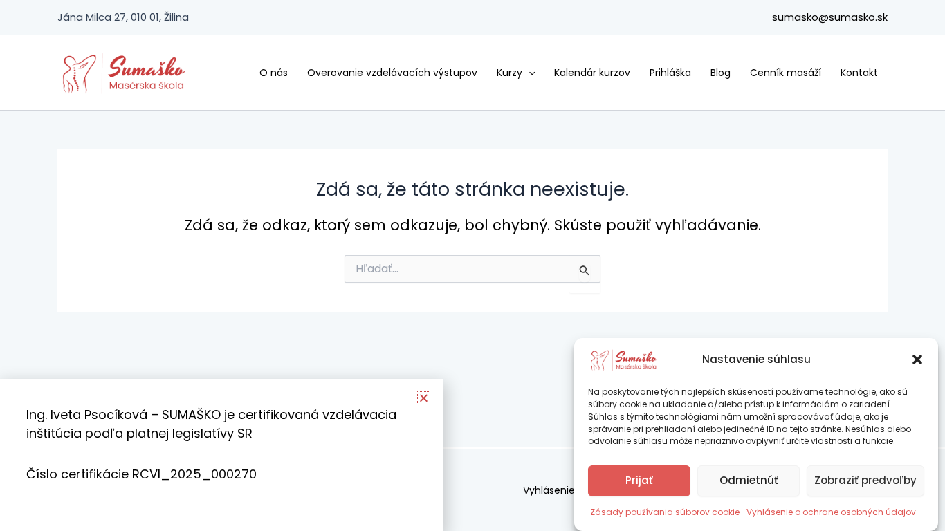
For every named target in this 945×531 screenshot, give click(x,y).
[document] (472, 265)
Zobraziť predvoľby (865, 480)
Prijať (639, 480)
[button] (917, 359)
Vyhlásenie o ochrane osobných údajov (831, 512)
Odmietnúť (748, 480)
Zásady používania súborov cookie (665, 512)
